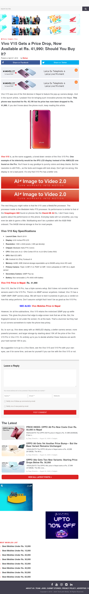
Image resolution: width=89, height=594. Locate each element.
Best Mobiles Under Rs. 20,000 (16, 554)
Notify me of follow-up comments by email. (20, 401)
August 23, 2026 (45, 438)
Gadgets (54, 438)
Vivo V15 (5, 156)
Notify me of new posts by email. (17, 406)
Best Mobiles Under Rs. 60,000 (16, 576)
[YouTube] (56, 584)
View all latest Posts (39, 477)
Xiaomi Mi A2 (48, 213)
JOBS (43, 588)
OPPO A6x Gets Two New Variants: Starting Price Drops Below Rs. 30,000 (51, 461)
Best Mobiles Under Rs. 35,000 (16, 563)
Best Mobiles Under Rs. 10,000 (16, 546)
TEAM (38, 588)
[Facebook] (52, 584)
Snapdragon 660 (12, 213)
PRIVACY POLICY (69, 588)
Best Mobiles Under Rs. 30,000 (16, 559)
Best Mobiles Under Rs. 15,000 (16, 550)
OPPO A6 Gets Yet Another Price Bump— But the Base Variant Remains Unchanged (51, 444)
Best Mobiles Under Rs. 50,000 (16, 572)
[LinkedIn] (71, 584)
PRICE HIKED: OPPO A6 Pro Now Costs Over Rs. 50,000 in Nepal (51, 428)
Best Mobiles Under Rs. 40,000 (16, 568)
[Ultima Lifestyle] (62, 538)
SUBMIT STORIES (54, 588)
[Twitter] (66, 584)
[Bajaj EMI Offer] (16, 510)
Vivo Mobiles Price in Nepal (46, 305)
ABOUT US (30, 588)
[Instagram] (61, 584)
